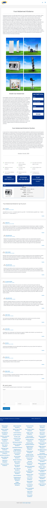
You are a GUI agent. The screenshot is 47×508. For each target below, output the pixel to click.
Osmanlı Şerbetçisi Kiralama (30, 467)
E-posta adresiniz (36, 101)
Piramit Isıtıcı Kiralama (30, 458)
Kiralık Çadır (17, 436)
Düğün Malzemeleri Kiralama (17, 484)
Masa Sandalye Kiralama (17, 444)
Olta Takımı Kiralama (5, 445)
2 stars (32, 186)
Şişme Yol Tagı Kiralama (42, 457)
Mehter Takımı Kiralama (42, 467)
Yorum (4, 389)
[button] (45, 2)
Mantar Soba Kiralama (29, 475)
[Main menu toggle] (42, 2)
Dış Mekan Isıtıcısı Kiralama (42, 450)
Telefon (34, 106)
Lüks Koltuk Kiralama (29, 478)
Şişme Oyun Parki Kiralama (17, 430)
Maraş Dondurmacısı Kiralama (29, 471)
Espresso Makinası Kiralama (4, 452)
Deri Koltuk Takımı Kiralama (29, 430)
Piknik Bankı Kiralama (30, 482)
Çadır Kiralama (17, 434)
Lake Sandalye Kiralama (42, 436)
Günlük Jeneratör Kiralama (4, 436)
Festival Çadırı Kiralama (17, 439)
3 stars (35, 186)
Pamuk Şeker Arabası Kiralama (29, 436)
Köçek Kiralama (5, 443)
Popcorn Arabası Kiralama (42, 460)
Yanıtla (43, 216)
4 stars (38, 186)
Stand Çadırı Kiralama (17, 472)
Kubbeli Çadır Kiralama (42, 477)
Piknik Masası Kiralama (29, 452)
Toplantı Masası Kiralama (42, 443)
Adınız (34, 97)
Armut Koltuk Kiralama (17, 457)
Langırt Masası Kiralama (42, 484)
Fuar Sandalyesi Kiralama (30, 489)
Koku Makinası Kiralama (4, 458)
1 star (30, 186)
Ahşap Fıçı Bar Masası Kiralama (30, 455)
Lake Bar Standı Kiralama (42, 440)
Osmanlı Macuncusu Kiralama (30, 463)
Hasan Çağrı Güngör (27, 502)
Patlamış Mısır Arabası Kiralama (29, 443)
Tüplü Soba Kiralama (42, 426)
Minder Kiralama (17, 459)
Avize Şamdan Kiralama (42, 481)
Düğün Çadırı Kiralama (29, 433)
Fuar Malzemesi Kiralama (42, 471)
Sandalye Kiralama (17, 447)
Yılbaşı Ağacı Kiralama (5, 426)
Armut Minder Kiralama (17, 453)
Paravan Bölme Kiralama (5, 464)
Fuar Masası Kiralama (30, 485)
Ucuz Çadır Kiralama (30, 495)
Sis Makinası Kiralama (5, 433)
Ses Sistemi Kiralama (42, 430)
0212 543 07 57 (38, 418)
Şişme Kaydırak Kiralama (17, 426)
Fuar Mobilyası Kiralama (42, 474)
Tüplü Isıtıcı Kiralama (30, 492)
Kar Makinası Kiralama (5, 440)
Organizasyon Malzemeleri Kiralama (17, 479)
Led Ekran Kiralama (5, 455)
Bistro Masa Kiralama (17, 462)
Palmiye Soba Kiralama (4, 449)
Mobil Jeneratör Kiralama (42, 464)
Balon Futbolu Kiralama (4, 430)
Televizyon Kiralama (4, 461)
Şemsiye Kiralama (17, 442)
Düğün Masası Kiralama (42, 447)
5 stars (41, 186)
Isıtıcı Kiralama (17, 475)
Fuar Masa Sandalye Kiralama (42, 454)
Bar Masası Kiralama (17, 465)
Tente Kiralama (17, 432)
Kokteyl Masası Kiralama (29, 440)
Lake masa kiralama (42, 433)
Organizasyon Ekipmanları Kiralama (29, 448)
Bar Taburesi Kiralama (17, 469)
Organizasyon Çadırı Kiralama (17, 450)
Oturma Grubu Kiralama (29, 426)
